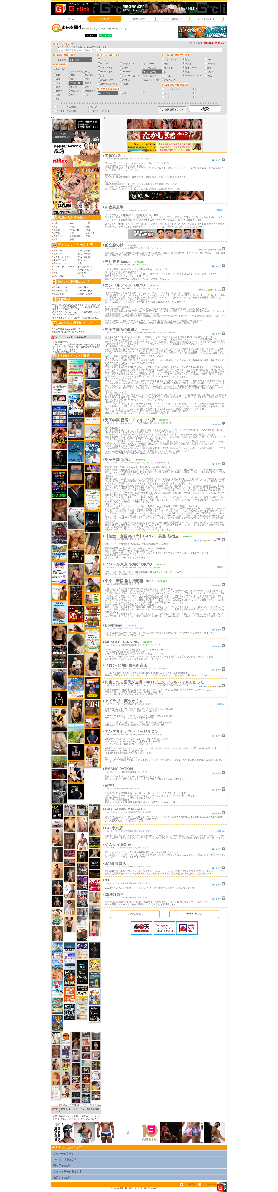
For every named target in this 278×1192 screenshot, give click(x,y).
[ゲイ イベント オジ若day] (59, 572)
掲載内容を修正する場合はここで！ (70, 332)
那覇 (58, 99)
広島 (58, 95)
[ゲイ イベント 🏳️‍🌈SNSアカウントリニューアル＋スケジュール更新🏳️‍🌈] (59, 592)
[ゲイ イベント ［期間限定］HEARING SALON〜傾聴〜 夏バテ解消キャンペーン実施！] (59, 719)
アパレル (126, 80)
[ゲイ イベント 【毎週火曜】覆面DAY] (59, 774)
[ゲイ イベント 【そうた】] (70, 907)
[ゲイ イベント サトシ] (82, 810)
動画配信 (82, 273)
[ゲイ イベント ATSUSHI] (76, 733)
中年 (209, 59)
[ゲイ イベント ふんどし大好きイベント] (96, 1065)
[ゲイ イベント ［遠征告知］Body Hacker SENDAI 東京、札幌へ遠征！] (66, 1078)
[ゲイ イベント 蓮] (82, 856)
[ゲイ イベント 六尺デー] (70, 810)
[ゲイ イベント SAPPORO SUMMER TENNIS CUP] (70, 1012)
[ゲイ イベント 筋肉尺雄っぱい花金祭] (66, 1064)
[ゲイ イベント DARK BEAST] (59, 484)
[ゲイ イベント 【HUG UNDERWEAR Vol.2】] (92, 616)
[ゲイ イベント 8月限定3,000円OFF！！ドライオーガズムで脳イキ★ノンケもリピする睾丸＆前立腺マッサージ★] (70, 862)
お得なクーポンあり (99, 111)
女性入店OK (170, 80)
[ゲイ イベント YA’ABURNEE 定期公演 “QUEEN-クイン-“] (59, 533)
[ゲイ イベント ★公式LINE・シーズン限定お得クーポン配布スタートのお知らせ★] (76, 367)
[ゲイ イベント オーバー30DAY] (57, 916)
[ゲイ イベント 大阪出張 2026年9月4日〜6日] (86, 1078)
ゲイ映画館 (58, 276)
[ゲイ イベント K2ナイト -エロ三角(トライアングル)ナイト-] (76, 1100)
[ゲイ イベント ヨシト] (96, 1085)
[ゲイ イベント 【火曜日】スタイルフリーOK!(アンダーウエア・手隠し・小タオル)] (92, 708)
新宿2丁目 (75, 83)
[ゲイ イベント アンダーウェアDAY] (76, 1094)
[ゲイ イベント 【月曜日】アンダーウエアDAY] (86, 1088)
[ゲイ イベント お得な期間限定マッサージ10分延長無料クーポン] (76, 771)
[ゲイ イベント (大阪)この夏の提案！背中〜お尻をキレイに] (92, 369)
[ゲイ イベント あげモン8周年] (70, 994)
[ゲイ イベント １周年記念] (92, 543)
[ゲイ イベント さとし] (82, 824)
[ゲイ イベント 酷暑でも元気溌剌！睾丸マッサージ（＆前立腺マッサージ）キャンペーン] (92, 412)
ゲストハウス (84, 254)
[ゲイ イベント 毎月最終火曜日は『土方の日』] (59, 657)
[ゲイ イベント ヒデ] (59, 635)
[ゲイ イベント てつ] (70, 841)
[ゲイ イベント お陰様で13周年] (59, 762)
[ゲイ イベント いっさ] (56, 1038)
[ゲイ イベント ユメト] (95, 928)
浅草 (73, 79)
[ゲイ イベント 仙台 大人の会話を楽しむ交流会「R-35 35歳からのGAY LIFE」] (66, 1038)
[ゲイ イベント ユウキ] (56, 1078)
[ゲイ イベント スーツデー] (76, 451)
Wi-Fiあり (94, 107)
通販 (55, 273)
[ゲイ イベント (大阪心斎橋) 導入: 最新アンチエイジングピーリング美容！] (76, 429)
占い (55, 270)
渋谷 (58, 83)
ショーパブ (127, 67)
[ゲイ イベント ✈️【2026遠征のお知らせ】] (56, 1093)
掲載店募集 (58, 294)
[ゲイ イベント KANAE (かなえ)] (59, 698)
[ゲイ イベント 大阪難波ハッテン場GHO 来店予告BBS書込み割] (76, 614)
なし (146, 93)
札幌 (58, 75)
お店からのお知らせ (172, 19)
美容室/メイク (60, 260)
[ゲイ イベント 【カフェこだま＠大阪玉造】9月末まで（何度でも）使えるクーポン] (76, 687)
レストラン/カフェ (130, 75)
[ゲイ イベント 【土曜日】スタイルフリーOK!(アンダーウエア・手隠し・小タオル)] (96, 1095)
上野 (58, 79)
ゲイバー (104, 63)
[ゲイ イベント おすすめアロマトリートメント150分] (57, 824)
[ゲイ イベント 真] (92, 481)
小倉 (87, 95)
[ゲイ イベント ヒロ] (95, 897)
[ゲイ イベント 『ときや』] (92, 390)
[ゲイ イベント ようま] (76, 574)
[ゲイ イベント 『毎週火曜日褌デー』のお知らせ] (92, 756)
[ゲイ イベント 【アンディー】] (76, 1087)
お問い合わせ (189, 1184)
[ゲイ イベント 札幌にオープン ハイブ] (82, 993)
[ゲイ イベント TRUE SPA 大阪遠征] (92, 598)
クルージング (150, 67)
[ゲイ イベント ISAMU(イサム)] (76, 791)
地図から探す (139, 19)
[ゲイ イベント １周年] (95, 1014)
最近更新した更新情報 (66, 111)
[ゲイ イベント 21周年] (70, 977)
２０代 (198, 89)
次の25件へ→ (194, 914)
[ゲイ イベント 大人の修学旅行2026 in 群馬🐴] (57, 969)
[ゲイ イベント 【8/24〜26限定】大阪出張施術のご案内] (76, 627)
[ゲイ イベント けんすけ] (59, 510)
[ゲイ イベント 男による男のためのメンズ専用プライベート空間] (59, 416)
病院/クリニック (151, 80)
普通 (209, 67)
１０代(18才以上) (172, 89)
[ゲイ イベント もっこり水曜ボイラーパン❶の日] (82, 841)
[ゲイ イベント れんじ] (56, 1051)
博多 (73, 95)
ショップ (104, 75)
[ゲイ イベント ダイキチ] (92, 584)
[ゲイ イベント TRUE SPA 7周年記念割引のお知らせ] (59, 612)
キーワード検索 (85, 290)
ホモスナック (84, 250)
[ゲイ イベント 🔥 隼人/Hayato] (95, 853)
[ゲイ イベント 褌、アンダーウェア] (82, 934)
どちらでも (105, 93)
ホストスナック (107, 67)
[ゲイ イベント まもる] (59, 371)
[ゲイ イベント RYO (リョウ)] (96, 1045)
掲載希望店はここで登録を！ (67, 329)
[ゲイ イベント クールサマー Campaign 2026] (76, 405)
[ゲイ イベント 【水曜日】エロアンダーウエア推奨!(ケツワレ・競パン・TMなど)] (82, 869)
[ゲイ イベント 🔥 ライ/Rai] (86, 1049)
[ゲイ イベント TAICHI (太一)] (92, 736)
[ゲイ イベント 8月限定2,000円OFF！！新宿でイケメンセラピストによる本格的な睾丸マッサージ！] (76, 518)
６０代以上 (200, 97)
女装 (80, 263)
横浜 (58, 87)
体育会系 (168, 67)
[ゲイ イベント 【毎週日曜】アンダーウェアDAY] (86, 1056)
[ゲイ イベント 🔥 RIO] (95, 812)
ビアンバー (149, 63)
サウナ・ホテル (107, 71)
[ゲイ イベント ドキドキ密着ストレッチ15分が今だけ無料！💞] (59, 459)
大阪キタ (60, 91)
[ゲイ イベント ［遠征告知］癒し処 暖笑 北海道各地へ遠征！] (57, 837)
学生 (187, 59)
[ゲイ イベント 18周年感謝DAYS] (70, 947)
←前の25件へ (135, 914)
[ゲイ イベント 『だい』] (57, 854)
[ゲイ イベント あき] (76, 643)
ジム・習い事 (150, 75)
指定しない (61, 69)
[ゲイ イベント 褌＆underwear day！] (59, 394)
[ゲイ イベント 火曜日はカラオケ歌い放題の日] (92, 688)
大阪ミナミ (76, 91)
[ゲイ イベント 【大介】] (86, 1070)
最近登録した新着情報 (66, 107)
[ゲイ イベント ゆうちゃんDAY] (92, 452)
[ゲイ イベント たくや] (57, 870)
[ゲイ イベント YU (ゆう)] (57, 901)
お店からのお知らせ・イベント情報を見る (81, 1105)
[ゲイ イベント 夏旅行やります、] (76, 473)
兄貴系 (188, 63)
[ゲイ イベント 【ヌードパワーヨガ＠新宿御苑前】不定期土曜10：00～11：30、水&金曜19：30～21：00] (95, 912)
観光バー (57, 254)
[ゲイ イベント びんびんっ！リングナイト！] (95, 885)
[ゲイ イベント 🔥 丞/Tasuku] (86, 1034)
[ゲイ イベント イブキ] (59, 743)
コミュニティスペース (63, 266)
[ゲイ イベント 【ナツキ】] (76, 711)
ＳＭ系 (167, 75)
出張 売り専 (150, 71)
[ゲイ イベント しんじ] (76, 1069)
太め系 (210, 71)
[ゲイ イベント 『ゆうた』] (92, 565)
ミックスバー (128, 63)
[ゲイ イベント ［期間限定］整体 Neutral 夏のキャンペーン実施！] (92, 664)
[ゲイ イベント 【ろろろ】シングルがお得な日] (76, 595)
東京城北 (89, 75)
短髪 (187, 71)
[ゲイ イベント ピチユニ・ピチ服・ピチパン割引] (82, 899)
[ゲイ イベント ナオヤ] (57, 933)
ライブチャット (85, 266)
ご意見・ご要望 (85, 294)
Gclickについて (60, 287)
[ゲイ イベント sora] (70, 824)
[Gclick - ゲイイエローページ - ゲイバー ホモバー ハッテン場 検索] (72, 8)
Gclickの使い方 (60, 290)
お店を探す (105, 19)
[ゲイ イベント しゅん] (76, 1040)
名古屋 (74, 87)
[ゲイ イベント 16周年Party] (57, 950)
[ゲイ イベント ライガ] (76, 539)
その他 (125, 84)
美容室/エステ (106, 80)
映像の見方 (83, 287)
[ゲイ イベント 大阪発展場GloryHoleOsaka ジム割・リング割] (95, 842)
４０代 (198, 93)
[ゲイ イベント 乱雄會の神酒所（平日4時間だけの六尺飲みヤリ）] (66, 1052)
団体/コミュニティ (108, 84)
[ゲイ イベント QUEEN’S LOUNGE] (82, 883)
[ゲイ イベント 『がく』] (76, 665)
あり (124, 93)
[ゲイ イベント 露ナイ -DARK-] (95, 863)
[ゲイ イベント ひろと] (70, 924)
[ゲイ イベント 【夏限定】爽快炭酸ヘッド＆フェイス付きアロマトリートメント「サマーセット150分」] (86, 1063)
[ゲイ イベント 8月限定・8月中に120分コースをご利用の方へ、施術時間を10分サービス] (92, 500)
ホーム (71, 19)
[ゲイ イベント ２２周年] (95, 997)
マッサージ (127, 71)
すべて (103, 59)
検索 (205, 109)
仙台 (73, 75)
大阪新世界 (90, 91)
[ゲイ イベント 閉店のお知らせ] (82, 950)
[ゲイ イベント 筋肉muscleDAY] (82, 916)
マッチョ (211, 63)
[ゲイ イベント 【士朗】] (76, 1056)
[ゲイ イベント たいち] (70, 891)
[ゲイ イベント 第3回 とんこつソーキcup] (57, 1005)
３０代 (167, 93)
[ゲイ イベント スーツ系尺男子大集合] (95, 874)
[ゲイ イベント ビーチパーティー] (57, 1023)
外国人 (210, 75)
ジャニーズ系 (170, 59)
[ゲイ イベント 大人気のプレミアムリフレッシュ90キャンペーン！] (92, 468)
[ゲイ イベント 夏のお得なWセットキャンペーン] (59, 552)
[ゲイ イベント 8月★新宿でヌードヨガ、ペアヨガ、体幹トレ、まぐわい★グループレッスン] (92, 432)
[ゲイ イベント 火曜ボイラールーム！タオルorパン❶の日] (59, 438)
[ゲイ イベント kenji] (76, 495)
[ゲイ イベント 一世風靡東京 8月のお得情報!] (59, 679)
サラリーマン (191, 67)
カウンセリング (85, 270)
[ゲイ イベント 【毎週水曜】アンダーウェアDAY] (70, 853)
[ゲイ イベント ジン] (96, 1055)
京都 (87, 87)
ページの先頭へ (208, 1184)
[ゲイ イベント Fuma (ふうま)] (76, 751)
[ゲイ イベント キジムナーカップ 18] (95, 980)
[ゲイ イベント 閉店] (82, 1011)
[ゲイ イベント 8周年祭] (95, 965)
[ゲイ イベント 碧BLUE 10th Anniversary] (92, 521)
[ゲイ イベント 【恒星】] (56, 1064)
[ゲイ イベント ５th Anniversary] (70, 960)
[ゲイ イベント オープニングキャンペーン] (76, 556)
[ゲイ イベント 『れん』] (70, 874)
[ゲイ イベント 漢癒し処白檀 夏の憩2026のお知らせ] (76, 384)
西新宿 (88, 83)
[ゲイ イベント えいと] (86, 1041)
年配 (166, 63)
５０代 (167, 97)
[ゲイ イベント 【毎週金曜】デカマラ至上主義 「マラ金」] (76, 1079)
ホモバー (57, 250)
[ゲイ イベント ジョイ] (86, 1098)
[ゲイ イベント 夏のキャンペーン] (92, 640)
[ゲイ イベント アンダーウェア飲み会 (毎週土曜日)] (96, 1036)
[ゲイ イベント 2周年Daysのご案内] (57, 811)
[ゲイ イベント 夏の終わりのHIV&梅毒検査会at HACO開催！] (57, 988)
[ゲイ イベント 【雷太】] (95, 828)
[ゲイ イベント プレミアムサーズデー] (96, 1075)
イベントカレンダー (206, 19)
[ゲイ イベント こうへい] (66, 1091)
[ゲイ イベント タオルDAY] (59, 791)
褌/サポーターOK (193, 75)
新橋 (87, 79)
